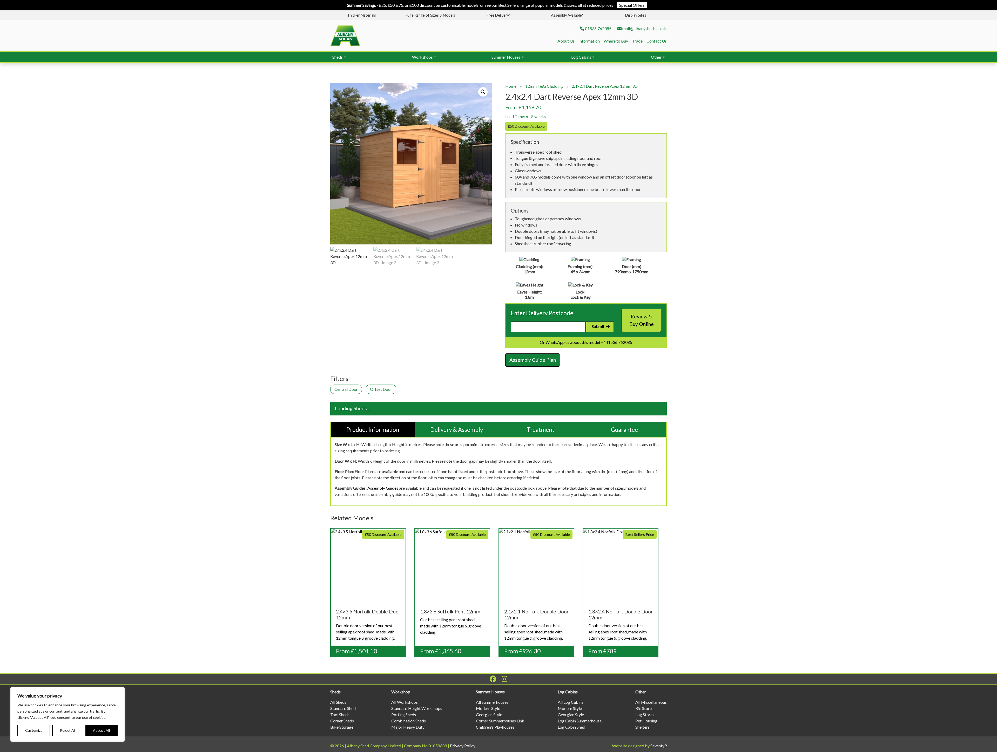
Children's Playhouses (495, 726)
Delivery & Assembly (456, 429)
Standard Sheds (344, 708)
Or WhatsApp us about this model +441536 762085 (586, 342)
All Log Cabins (570, 702)
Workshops (422, 56)
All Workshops (404, 702)
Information (589, 40)
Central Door (346, 389)
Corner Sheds (342, 720)
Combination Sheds (408, 720)
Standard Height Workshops (416, 708)
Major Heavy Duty (408, 726)
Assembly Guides (382, 488)
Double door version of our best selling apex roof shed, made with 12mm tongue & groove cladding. (369, 586)
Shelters (642, 726)
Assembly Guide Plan (532, 360)
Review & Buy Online (641, 320)
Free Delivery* (499, 15)
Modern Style (488, 708)
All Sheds (338, 702)
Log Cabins (581, 56)
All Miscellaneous (651, 702)
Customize (34, 730)
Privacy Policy (462, 745)
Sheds (337, 56)
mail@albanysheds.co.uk (644, 28)
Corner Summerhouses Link (500, 720)
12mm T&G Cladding (544, 86)
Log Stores (644, 714)
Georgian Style (489, 714)
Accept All (101, 730)
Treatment (540, 429)
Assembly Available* (567, 15)
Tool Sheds (339, 714)
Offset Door (381, 389)
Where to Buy (616, 40)
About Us (566, 40)
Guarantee (624, 429)
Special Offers (632, 5)
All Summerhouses (492, 702)
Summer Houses (505, 56)
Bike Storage (341, 726)
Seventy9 (658, 745)
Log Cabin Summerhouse (580, 720)
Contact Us (656, 40)
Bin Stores (644, 708)
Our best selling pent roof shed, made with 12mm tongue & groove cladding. (453, 583)
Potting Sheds (403, 714)
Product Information (372, 429)
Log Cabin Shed (571, 726)
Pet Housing (646, 720)
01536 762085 (598, 28)
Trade (637, 40)
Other (656, 56)
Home (510, 86)
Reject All (68, 730)
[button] (483, 92)
